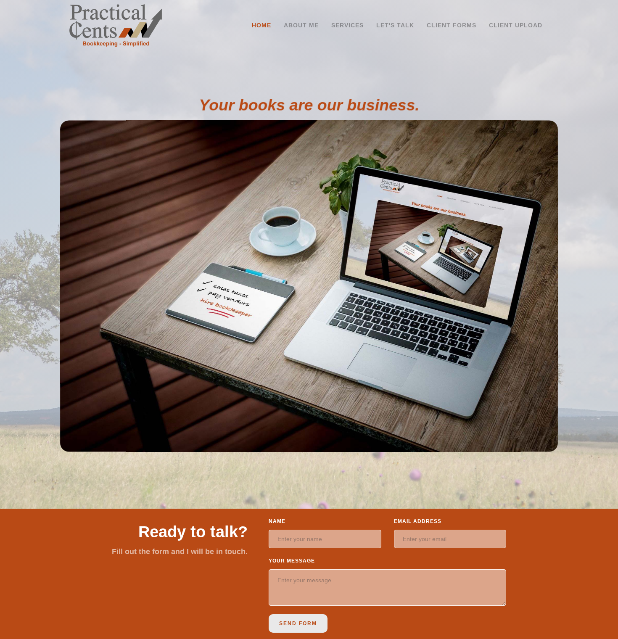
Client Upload (515, 25)
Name (277, 521)
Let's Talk (395, 25)
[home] (115, 25)
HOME (261, 25)
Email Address (417, 521)
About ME (301, 25)
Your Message (292, 561)
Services (347, 25)
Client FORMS (451, 25)
